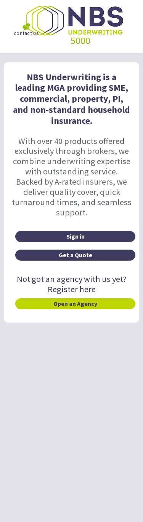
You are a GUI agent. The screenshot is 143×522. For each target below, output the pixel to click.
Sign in (75, 236)
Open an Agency (75, 303)
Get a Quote (75, 255)
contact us (26, 33)
